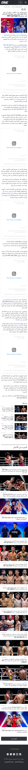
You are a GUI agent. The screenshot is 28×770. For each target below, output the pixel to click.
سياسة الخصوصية (9, 762)
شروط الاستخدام (19, 762)
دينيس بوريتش (8, 191)
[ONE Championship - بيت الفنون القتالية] (4, 2)
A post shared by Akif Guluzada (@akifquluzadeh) (13, 294)
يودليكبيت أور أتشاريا (12, 193)
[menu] (25, 2)
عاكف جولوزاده (23, 41)
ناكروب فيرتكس (23, 117)
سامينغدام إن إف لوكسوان (12, 299)
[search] (20, 2)
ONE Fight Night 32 (18, 109)
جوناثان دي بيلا (16, 99)
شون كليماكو (19, 319)
